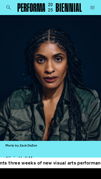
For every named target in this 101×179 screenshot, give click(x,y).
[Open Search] (8, 7)
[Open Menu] (92, 7)
